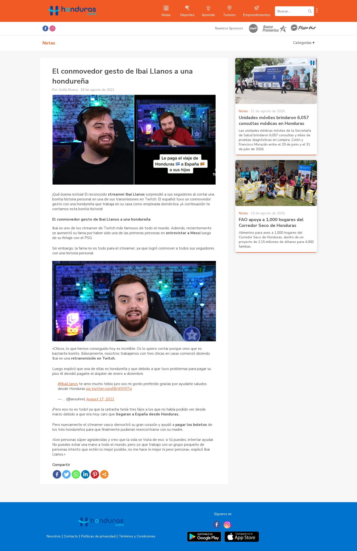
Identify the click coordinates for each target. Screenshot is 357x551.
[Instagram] (227, 524)
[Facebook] (57, 474)
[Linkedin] (85, 474)
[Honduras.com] (72, 20)
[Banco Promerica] (274, 28)
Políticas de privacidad (98, 536)
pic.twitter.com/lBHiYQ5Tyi (109, 388)
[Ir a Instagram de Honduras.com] (52, 28)
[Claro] (253, 28)
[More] (104, 474)
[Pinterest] (95, 474)
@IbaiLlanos (68, 383)
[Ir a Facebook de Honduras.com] (45, 28)
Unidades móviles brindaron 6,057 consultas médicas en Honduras (274, 120)
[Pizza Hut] (303, 28)
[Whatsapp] (76, 474)
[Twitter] (66, 474)
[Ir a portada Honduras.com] (101, 531)
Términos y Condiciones (137, 536)
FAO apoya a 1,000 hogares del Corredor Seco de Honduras (271, 222)
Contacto (71, 536)
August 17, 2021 (100, 399)
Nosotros (54, 536)
